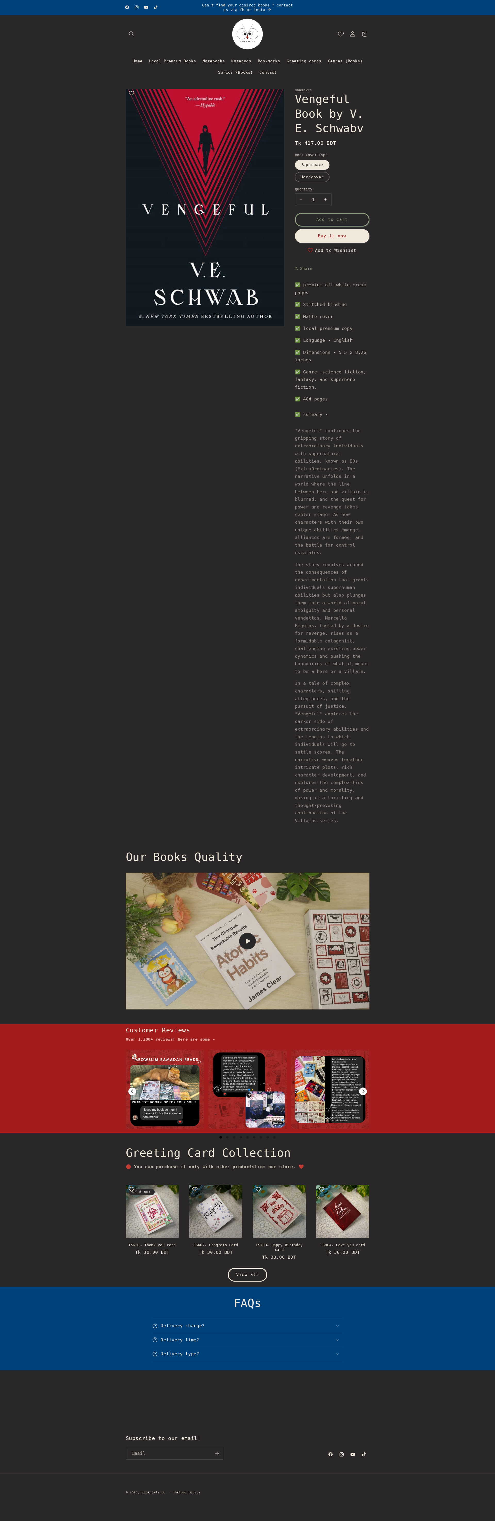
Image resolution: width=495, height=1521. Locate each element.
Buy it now (332, 235)
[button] (132, 34)
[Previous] (132, 1091)
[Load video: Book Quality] (247, 941)
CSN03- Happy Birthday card (279, 1247)
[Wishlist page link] (341, 34)
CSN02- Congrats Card (215, 1245)
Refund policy (188, 1492)
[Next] (363, 1091)
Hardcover (312, 176)
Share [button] (306, 268)
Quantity (303, 189)
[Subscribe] (217, 1453)
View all (247, 1274)
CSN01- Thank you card (152, 1245)
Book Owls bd (154, 1492)
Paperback (312, 164)
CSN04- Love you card (342, 1245)
